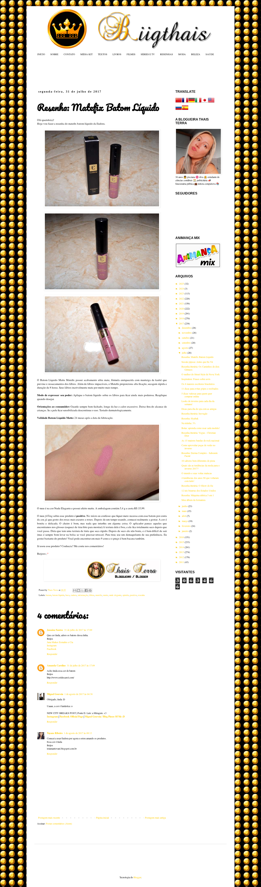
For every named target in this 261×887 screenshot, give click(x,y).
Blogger (137, 877)
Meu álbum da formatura (193, 500)
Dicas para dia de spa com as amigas (199, 408)
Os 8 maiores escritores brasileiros (198, 383)
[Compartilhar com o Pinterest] (90, 590)
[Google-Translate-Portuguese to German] (191, 102)
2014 (182, 547)
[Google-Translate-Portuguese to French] (185, 102)
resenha (141, 595)
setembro (186, 342)
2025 (182, 283)
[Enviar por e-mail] (75, 590)
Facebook (51, 648)
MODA (182, 54)
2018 (182, 318)
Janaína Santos (55, 630)
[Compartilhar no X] (82, 590)
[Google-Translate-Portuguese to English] (211, 102)
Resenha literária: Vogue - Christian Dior (198, 434)
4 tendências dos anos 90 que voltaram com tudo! (200, 479)
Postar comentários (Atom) (59, 823)
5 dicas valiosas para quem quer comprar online (196, 395)
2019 (182, 313)
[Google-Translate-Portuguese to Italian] (198, 102)
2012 (182, 557)
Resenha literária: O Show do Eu (197, 485)
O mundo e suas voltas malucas (196, 473)
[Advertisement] (115, 73)
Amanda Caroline (56, 665)
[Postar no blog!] (78, 590)
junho (185, 506)
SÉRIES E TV (148, 54)
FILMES (131, 54)
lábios (91, 595)
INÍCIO (41, 54)
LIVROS (117, 54)
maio (184, 511)
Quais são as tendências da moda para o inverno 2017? (200, 467)
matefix (98, 595)
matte (105, 595)
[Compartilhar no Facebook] (86, 590)
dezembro (187, 327)
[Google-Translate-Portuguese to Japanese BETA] (204, 102)
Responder (52, 654)
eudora (74, 595)
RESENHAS (166, 54)
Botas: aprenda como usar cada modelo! (200, 428)
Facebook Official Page (71, 716)
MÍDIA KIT (86, 54)
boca (67, 595)
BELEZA (195, 54)
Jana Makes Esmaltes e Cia (60, 642)
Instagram (51, 645)
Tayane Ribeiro (55, 733)
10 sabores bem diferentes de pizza (198, 460)
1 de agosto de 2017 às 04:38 (78, 694)
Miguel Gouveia (55, 694)
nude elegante (115, 595)
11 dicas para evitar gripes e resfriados (199, 388)
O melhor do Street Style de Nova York (200, 374)
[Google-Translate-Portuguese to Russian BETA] (178, 109)
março (185, 521)
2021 (182, 303)
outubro (186, 337)
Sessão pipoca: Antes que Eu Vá (197, 361)
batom (48, 595)
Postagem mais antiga (155, 817)
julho (184, 352)
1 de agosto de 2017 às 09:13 (78, 733)
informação (83, 595)
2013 (182, 552)
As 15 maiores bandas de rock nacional (200, 440)
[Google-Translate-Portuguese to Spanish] (185, 109)
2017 (182, 323)
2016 (182, 537)
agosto (185, 347)
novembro (187, 332)
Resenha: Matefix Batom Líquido (197, 357)
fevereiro (186, 525)
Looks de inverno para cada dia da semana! (197, 402)
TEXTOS (102, 54)
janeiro (185, 531)
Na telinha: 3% (188, 423)
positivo (133, 595)
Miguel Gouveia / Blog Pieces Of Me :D (105, 716)
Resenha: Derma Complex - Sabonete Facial (199, 454)
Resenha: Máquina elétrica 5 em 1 (197, 495)
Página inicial (102, 817)
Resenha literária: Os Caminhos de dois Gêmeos (200, 368)
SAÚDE (210, 54)
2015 (182, 542)
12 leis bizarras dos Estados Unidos (198, 490)
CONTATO (69, 54)
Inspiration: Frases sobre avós (195, 379)
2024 (182, 288)
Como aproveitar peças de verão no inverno (198, 447)
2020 (182, 308)
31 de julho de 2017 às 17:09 (78, 629)
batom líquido (58, 595)
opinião (126, 595)
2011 (182, 562)
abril (184, 515)
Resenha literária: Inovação (194, 413)
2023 (182, 293)
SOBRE (54, 54)
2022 (182, 298)
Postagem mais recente (49, 817)
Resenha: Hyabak (189, 418)
